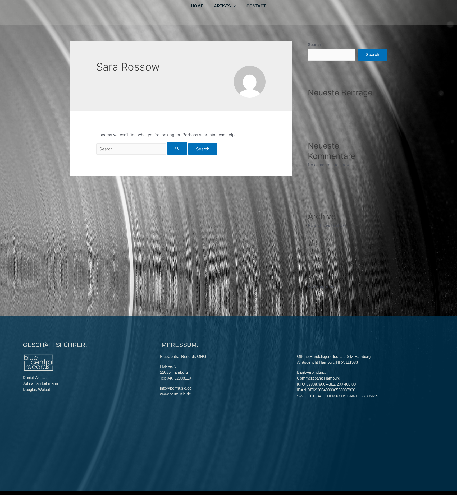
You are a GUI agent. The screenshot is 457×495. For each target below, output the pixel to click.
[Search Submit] (177, 148)
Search (314, 44)
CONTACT (256, 6)
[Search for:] (142, 148)
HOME (197, 6)
